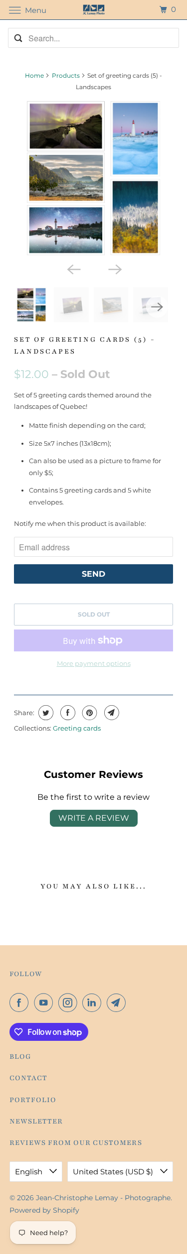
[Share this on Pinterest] (88, 712)
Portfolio (32, 1100)
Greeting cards (77, 728)
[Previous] (73, 268)
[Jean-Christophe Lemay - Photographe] (94, 9)
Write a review (93, 818)
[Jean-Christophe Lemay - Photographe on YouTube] (45, 1002)
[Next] (114, 268)
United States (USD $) (114, 1171)
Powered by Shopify (44, 1210)
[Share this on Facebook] (66, 712)
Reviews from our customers (75, 1142)
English (29, 1171)
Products (66, 75)
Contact (28, 1078)
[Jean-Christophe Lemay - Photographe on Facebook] (20, 1002)
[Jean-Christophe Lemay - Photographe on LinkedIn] (93, 1002)
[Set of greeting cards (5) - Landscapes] (93, 178)
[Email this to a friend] (110, 712)
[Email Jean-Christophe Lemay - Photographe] (118, 1002)
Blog (20, 1056)
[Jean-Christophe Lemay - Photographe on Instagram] (69, 1002)
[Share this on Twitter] (44, 712)
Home (34, 75)
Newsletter (36, 1121)
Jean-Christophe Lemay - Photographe (103, 1197)
